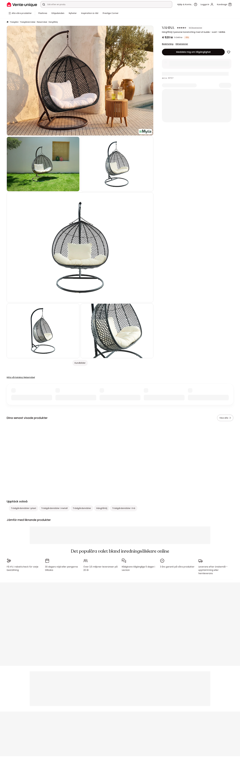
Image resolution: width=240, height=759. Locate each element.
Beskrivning (167, 44)
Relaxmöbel (42, 22)
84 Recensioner (195, 28)
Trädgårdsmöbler (27, 22)
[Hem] (7, 22)
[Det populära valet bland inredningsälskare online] (22, 4)
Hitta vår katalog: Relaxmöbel (21, 377)
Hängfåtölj (53, 22)
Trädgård (14, 22)
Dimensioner (182, 44)
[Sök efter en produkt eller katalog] (44, 4)
